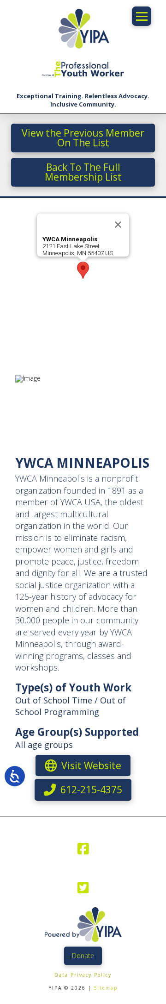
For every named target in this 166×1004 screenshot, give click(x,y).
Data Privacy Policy (83, 975)
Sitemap (106, 988)
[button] (141, 16)
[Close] (118, 224)
